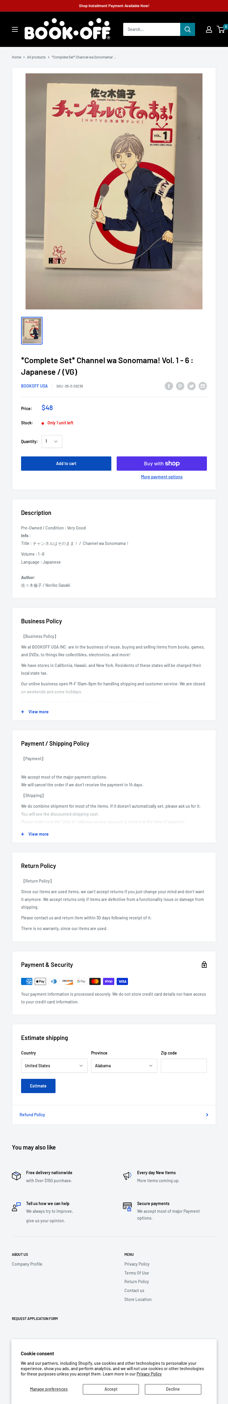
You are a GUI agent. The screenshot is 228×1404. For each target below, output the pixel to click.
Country (28, 1052)
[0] (221, 29)
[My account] (209, 29)
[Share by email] (203, 386)
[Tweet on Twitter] (191, 386)
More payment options (162, 476)
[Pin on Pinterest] (180, 386)
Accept (111, 1389)
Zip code (169, 1052)
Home (16, 57)
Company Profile (27, 1264)
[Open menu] (15, 29)
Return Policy (136, 1281)
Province (99, 1052)
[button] (221, 29)
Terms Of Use (136, 1272)
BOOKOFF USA (34, 385)
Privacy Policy (149, 1373)
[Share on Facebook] (169, 386)
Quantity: (29, 441)
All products (36, 57)
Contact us (134, 1290)
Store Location (138, 1299)
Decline (173, 1389)
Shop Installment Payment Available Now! (114, 5)
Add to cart (66, 463)
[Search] (187, 29)
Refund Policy (32, 1114)
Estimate (38, 1085)
